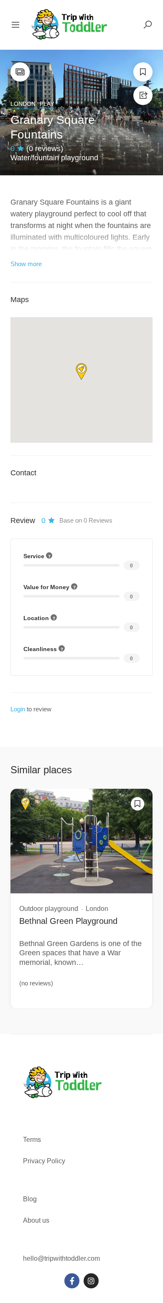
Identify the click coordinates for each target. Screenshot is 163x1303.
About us (36, 1220)
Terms (33, 1139)
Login (17, 709)
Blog (30, 1199)
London (23, 103)
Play (47, 103)
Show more (26, 263)
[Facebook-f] (71, 1280)
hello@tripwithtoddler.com (61, 1258)
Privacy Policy (44, 1160)
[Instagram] (91, 1280)
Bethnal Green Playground (68, 921)
